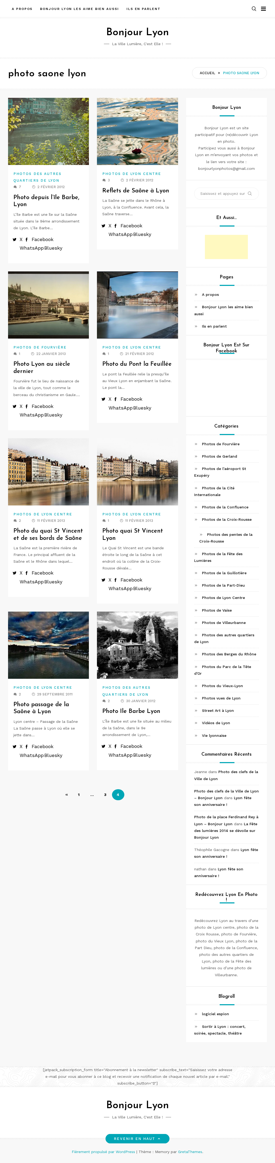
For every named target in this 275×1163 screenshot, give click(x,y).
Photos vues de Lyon (221, 698)
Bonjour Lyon (137, 32)
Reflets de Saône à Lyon (135, 191)
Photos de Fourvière (40, 347)
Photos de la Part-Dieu (223, 585)
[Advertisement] (226, 247)
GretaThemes (190, 1152)
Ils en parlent (143, 9)
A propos (22, 9)
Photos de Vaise (217, 610)
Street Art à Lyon (218, 710)
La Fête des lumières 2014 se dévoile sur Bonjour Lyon (225, 830)
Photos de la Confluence (225, 507)
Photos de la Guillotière (224, 573)
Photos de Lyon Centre (131, 174)
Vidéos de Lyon (216, 723)
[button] (254, 9)
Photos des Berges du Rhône (229, 654)
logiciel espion (215, 1014)
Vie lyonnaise (214, 735)
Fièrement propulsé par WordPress (104, 1152)
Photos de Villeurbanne (224, 622)
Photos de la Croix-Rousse (227, 519)
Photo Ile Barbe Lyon (131, 711)
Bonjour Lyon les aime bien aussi (79, 9)
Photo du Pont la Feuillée (137, 364)
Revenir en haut (134, 1139)
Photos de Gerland (219, 456)
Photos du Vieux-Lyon (222, 686)
